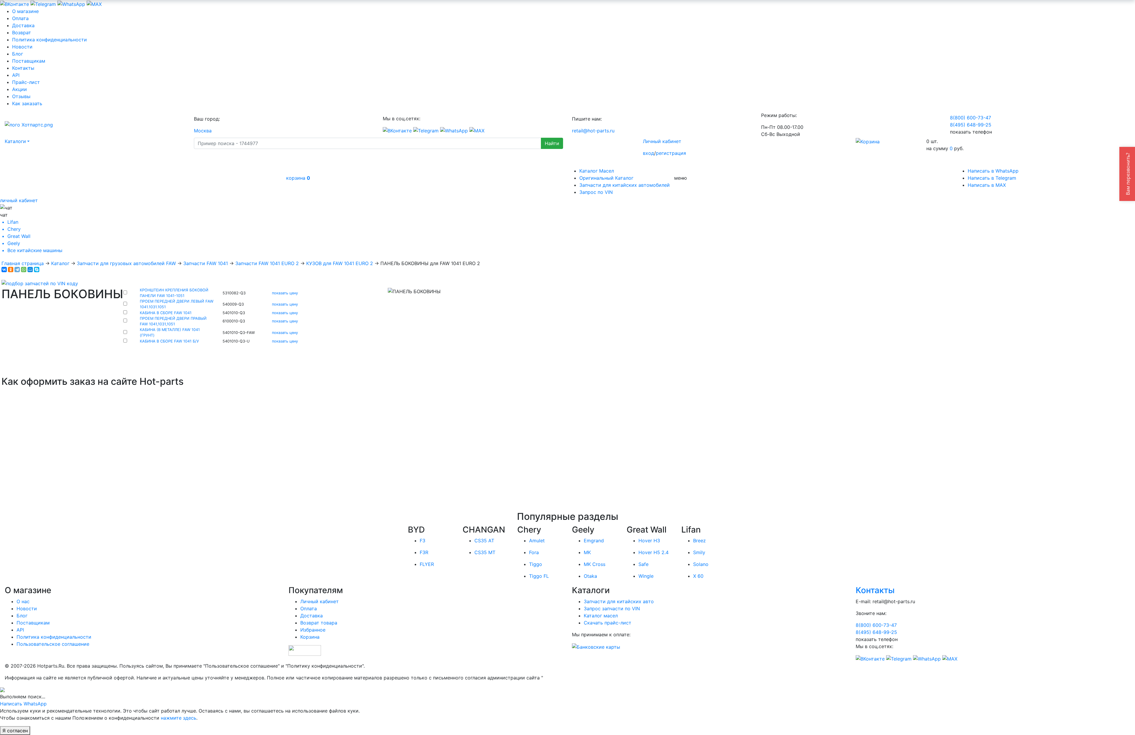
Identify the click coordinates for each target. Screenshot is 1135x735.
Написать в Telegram (992, 178)
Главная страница (22, 263)
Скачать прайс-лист (607, 623)
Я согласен (15, 731)
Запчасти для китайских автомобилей (624, 185)
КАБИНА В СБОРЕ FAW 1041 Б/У (169, 341)
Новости (22, 47)
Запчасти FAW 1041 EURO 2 (267, 263)
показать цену (285, 293)
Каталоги (15, 141)
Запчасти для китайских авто (619, 601)
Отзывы (21, 96)
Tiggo (535, 564)
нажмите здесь (178, 718)
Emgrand (594, 540)
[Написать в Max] (94, 4)
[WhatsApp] (23, 269)
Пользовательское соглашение (53, 644)
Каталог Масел (596, 171)
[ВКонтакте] (4, 269)
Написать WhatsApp (23, 704)
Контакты (23, 68)
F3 (422, 540)
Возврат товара (318, 623)
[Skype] (36, 269)
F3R (424, 552)
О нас (23, 601)
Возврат (21, 32)
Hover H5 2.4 (653, 552)
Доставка (23, 25)
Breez (699, 540)
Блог (17, 54)
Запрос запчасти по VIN (612, 608)
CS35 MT (484, 552)
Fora (534, 552)
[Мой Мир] (30, 269)
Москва (203, 131)
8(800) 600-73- (970, 118)
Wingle (646, 576)
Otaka (590, 576)
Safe (643, 564)
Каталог (60, 263)
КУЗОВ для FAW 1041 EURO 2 (339, 263)
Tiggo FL (539, 576)
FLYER (427, 564)
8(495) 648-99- (970, 125)
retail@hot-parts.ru (593, 131)
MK (587, 552)
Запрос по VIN (596, 192)
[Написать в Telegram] (43, 4)
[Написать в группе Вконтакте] (14, 4)
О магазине (25, 11)
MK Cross (594, 564)
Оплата (20, 18)
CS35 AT (484, 540)
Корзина (310, 637)
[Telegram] (17, 269)
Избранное (312, 630)
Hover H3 (649, 540)
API (16, 75)
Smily (699, 552)
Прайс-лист (26, 82)
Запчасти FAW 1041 (205, 263)
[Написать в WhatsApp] (71, 4)
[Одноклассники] (10, 269)
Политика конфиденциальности (49, 40)
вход (648, 153)
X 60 (698, 576)
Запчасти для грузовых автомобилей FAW (126, 263)
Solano (700, 564)
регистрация (671, 153)
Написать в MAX (987, 185)
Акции (19, 89)
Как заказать (27, 103)
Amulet (537, 540)
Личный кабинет (662, 141)
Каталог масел (601, 616)
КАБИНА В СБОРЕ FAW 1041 (166, 313)
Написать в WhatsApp (993, 171)
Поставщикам (28, 61)
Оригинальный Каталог (606, 178)
